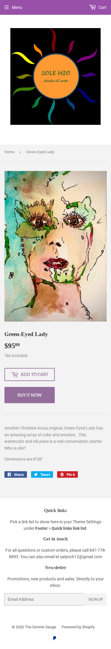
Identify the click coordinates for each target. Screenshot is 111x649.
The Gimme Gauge (40, 627)
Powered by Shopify (78, 627)
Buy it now (29, 395)
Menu (17, 7)
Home (9, 152)
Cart (102, 7)
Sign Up (96, 599)
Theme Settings (87, 521)
